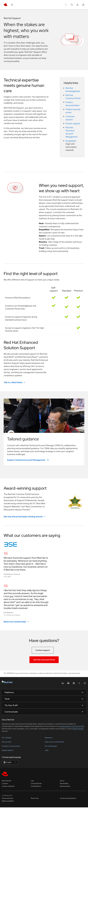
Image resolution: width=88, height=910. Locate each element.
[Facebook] (73, 684)
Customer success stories (11, 746)
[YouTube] (68, 684)
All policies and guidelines (68, 798)
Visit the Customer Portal (44, 660)
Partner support (73, 123)
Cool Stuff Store (36, 786)
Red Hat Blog (64, 783)
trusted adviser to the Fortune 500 (71, 726)
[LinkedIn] (62, 684)
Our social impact (51, 746)
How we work (6, 742)
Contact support (43, 650)
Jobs (46, 750)
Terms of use (35, 798)
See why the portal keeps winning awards (23, 516)
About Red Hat (6, 781)
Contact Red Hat (36, 783)
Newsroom (48, 738)
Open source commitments (54, 742)
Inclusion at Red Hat (8, 786)
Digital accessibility (8, 801)
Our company (6, 738)
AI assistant (71, 140)
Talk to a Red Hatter (13, 382)
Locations (5, 783)
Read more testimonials (15, 621)
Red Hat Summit (65, 786)
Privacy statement (7, 798)
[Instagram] (84, 684)
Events (62, 781)
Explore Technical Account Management (26, 460)
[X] (79, 684)
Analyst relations (7, 750)
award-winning (78, 729)
